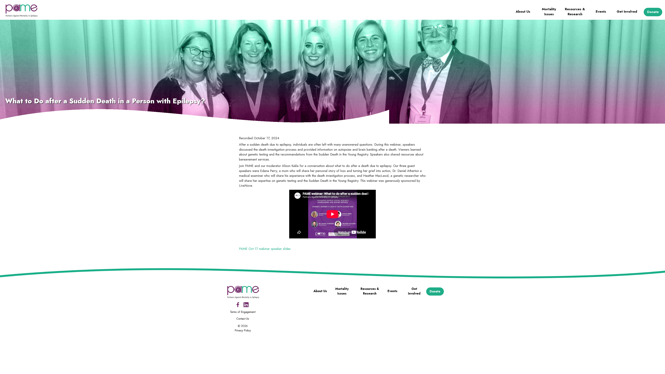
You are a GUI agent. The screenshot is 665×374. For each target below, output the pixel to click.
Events (601, 11)
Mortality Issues (549, 11)
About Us (523, 11)
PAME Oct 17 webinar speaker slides (265, 248)
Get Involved (627, 11)
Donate (653, 12)
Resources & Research (575, 11)
